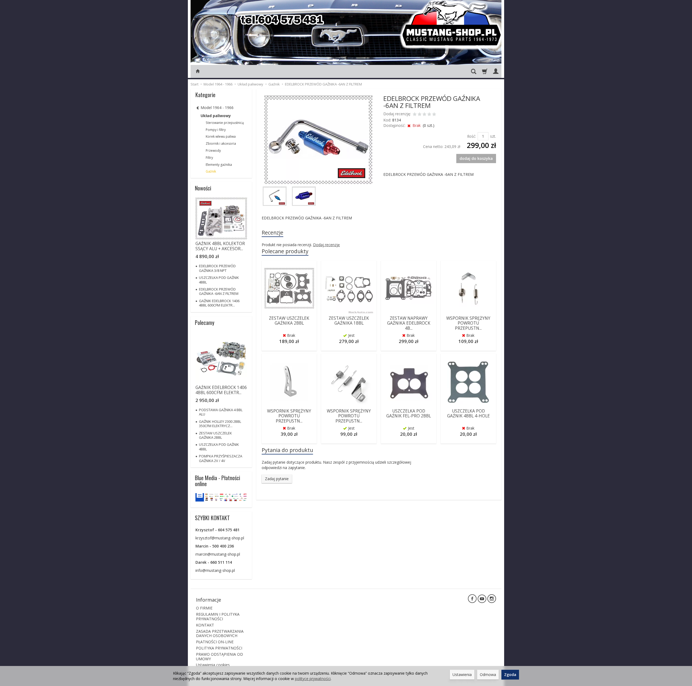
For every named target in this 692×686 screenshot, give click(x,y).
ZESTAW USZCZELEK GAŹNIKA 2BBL (289, 320)
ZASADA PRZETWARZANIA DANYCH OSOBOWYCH (220, 633)
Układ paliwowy (216, 115)
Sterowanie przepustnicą (225, 122)
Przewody (213, 150)
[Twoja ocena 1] (414, 114)
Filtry (209, 157)
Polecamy (204, 322)
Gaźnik (211, 171)
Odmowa (488, 674)
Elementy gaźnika (219, 164)
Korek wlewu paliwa (221, 136)
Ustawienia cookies (213, 664)
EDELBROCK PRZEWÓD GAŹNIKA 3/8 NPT (217, 268)
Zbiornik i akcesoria (221, 143)
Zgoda (510, 674)
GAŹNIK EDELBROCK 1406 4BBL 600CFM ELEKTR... (219, 303)
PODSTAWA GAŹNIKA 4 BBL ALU (220, 412)
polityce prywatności (313, 678)
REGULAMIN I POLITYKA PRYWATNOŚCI (217, 616)
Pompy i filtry (216, 129)
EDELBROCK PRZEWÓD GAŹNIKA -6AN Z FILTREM (218, 291)
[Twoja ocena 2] (419, 114)
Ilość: (471, 136)
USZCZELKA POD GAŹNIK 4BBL (219, 279)
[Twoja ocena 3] (424, 114)
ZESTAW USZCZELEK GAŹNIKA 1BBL (349, 320)
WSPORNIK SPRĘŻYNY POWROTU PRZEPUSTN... (468, 323)
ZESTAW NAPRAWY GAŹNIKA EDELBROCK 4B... (408, 323)
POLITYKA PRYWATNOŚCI (219, 648)
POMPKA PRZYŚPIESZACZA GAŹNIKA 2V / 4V (220, 458)
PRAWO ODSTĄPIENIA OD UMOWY (219, 656)
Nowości (203, 188)
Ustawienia (462, 674)
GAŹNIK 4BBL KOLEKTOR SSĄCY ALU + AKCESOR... (220, 246)
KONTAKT (205, 625)
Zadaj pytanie (277, 478)
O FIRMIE (204, 608)
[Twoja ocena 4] (429, 114)
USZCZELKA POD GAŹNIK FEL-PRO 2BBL (408, 413)
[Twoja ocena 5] (434, 114)
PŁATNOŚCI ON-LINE (215, 641)
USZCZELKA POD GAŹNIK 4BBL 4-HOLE (468, 413)
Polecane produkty (285, 251)
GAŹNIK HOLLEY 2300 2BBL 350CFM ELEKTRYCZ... (220, 423)
